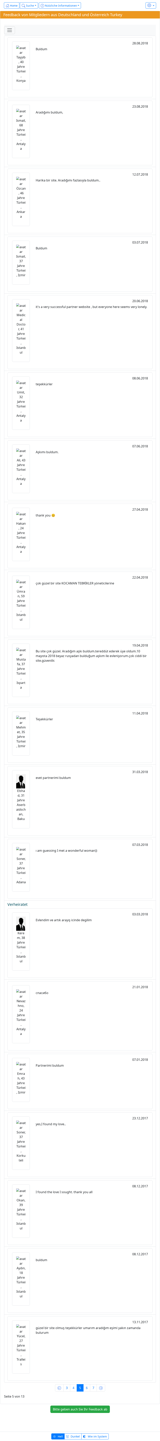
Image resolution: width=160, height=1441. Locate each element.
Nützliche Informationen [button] (60, 5)
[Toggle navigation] (9, 30)
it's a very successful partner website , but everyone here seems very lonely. (91, 307)
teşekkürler (44, 384)
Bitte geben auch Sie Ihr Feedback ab (80, 1409)
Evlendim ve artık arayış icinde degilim (64, 920)
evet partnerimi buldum (53, 778)
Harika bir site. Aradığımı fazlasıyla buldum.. (68, 180)
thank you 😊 (45, 515)
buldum (41, 1260)
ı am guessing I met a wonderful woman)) (66, 850)
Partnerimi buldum (50, 1065)
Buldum (41, 49)
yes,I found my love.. (51, 1124)
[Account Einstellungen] (151, 5)
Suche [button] (29, 5)
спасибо (42, 993)
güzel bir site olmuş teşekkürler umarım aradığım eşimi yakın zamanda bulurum (88, 1330)
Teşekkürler (44, 719)
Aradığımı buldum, (49, 112)
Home (13, 5)
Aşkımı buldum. (47, 452)
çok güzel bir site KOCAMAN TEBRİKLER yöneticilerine (75, 583)
